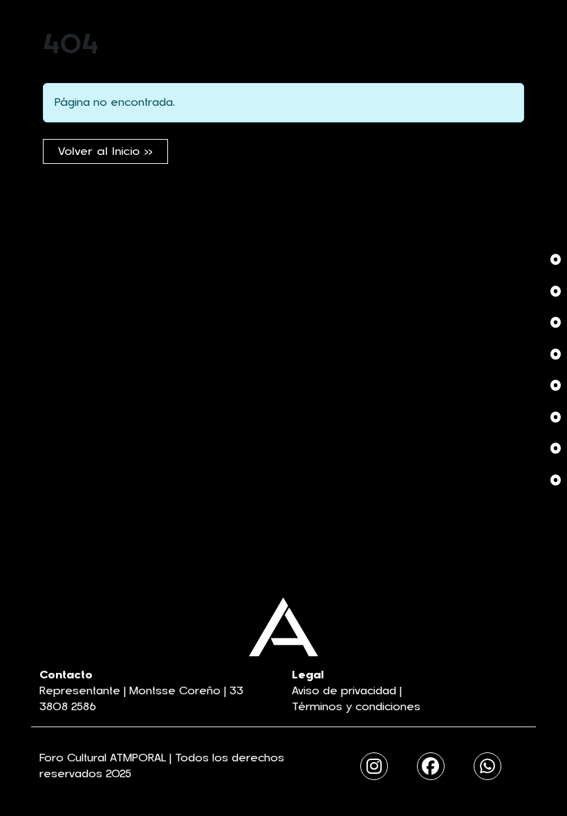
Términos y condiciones (356, 707)
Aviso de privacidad (344, 691)
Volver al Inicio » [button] (105, 151)
